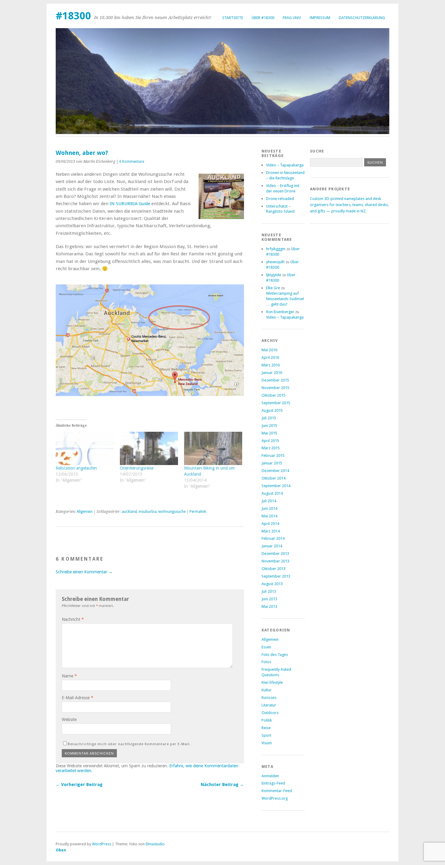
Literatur (269, 705)
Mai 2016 (269, 350)
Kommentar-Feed (277, 790)
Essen (266, 647)
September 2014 (276, 485)
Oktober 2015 (273, 395)
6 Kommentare (131, 161)
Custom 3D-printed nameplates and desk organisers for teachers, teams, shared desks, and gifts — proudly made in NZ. (349, 204)
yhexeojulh (275, 262)
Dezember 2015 (275, 380)
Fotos (266, 662)
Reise (266, 728)
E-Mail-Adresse (77, 697)
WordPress (101, 844)
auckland (129, 511)
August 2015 (272, 410)
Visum (267, 743)
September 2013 (276, 576)
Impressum (319, 17)
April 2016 (270, 357)
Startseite (232, 17)
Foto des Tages (275, 654)
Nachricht (73, 619)
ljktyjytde (273, 275)
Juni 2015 (269, 425)
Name (69, 675)
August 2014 (272, 493)
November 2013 (275, 561)
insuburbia (148, 511)
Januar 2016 (272, 372)
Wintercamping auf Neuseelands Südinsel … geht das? (285, 298)
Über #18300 (263, 17)
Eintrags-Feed (273, 783)
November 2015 (275, 387)
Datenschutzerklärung (362, 17)
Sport (266, 735)
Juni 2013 (269, 599)
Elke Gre (273, 288)
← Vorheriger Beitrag (79, 784)
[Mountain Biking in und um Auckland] (213, 448)
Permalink (198, 511)
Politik (267, 720)
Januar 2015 (272, 463)
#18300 (73, 16)
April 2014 (270, 523)
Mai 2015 (269, 433)
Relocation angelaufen (76, 468)
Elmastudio (155, 844)
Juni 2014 (269, 508)
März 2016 (271, 365)
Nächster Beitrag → (222, 784)
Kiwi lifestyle (272, 682)
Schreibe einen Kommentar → (84, 571)
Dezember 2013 (275, 553)
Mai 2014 (269, 516)
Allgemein (85, 511)
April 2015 (270, 440)
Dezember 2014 (275, 470)
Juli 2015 (269, 418)
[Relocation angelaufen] (85, 448)
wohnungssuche (172, 511)
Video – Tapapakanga (285, 165)
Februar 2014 (273, 538)
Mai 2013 (269, 606)
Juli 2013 (269, 591)
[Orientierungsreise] (149, 448)
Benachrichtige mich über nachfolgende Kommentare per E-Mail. (129, 744)
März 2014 (271, 531)
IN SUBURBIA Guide (130, 203)
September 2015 (276, 403)
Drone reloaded (280, 198)
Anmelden (270, 776)
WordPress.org (275, 798)
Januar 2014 (272, 546)
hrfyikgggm (275, 249)
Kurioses (269, 697)
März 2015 (271, 448)
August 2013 (272, 584)
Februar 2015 (273, 455)
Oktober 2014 (273, 478)
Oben (61, 850)
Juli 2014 (269, 501)
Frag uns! (292, 17)
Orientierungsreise (136, 468)
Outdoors (270, 712)
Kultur (267, 690)
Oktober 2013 (273, 568)
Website (69, 719)
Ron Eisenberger (280, 312)
